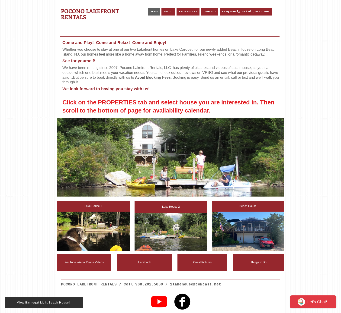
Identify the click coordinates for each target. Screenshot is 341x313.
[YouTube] (159, 302)
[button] (170, 157)
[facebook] (182, 302)
